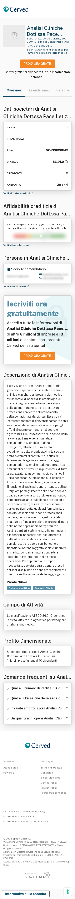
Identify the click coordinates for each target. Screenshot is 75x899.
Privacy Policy (49, 787)
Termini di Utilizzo (51, 767)
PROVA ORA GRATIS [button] (38, 63)
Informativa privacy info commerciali (25, 821)
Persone (62, 90)
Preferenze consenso (54, 792)
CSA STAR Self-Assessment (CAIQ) (24, 811)
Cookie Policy (49, 782)
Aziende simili (39, 90)
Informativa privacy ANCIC (19, 816)
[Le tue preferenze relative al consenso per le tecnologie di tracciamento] (68, 892)
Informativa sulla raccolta (25, 894)
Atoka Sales (10, 767)
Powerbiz (8, 772)
